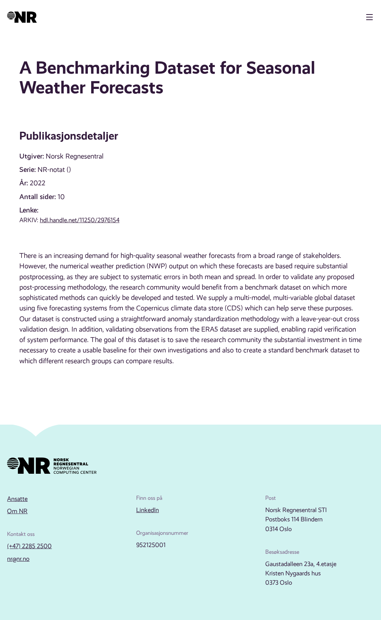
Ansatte (17, 498)
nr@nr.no (18, 558)
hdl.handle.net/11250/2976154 (79, 220)
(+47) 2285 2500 (29, 546)
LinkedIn (147, 510)
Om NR (17, 511)
